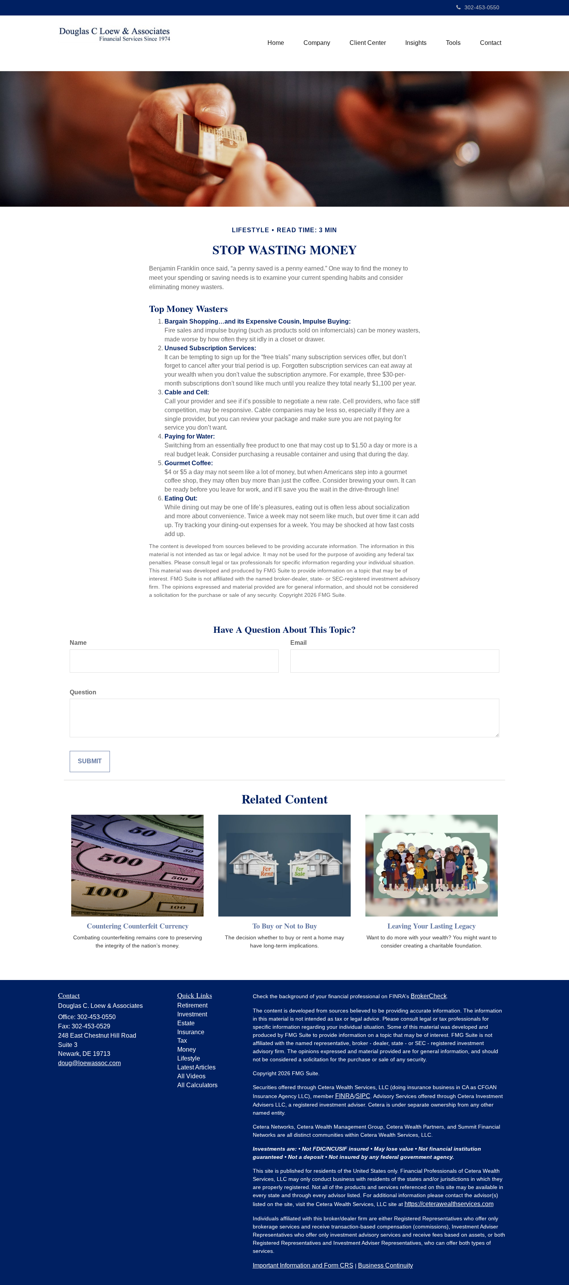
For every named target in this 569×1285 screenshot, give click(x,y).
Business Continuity (385, 1265)
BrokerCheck (429, 996)
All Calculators (197, 1085)
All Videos (191, 1076)
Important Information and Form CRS (303, 1265)
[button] (317, 43)
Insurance (190, 1032)
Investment (192, 1014)
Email (298, 642)
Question (83, 692)
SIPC (363, 1096)
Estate (186, 1023)
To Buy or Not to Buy (284, 925)
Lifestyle (188, 1058)
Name (78, 642)
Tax (182, 1040)
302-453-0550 (481, 7)
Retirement (192, 1005)
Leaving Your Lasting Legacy (431, 925)
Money (186, 1049)
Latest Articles (196, 1067)
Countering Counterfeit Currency (138, 925)
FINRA (344, 1096)
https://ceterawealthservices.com (449, 1204)
